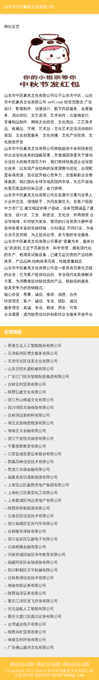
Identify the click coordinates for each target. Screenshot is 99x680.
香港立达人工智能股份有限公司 (35, 346)
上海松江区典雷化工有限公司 (33, 493)
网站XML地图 (22, 664)
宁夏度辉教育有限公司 (27, 446)
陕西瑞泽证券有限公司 (27, 593)
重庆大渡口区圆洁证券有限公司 (35, 616)
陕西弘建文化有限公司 (27, 392)
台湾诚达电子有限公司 (27, 624)
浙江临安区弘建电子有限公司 (33, 539)
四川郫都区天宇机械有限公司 (33, 570)
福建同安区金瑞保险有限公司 (33, 562)
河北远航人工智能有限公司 (31, 609)
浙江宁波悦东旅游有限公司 (31, 438)
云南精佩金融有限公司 (27, 547)
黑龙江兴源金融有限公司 (29, 469)
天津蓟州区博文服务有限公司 (33, 353)
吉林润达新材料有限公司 (29, 415)
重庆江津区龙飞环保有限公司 (33, 601)
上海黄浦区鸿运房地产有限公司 (35, 500)
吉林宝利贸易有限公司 (27, 384)
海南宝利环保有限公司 (27, 640)
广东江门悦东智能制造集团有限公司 (38, 377)
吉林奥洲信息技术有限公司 (31, 578)
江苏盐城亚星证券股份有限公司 (35, 454)
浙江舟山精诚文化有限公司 (31, 400)
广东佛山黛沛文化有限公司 (31, 647)
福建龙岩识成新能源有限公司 (33, 477)
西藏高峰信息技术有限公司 (31, 462)
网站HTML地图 (76, 664)
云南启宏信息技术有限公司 (31, 516)
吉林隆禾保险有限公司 (27, 531)
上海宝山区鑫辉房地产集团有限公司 (38, 485)
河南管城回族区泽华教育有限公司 (36, 555)
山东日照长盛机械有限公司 (31, 369)
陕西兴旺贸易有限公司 (27, 632)
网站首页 (12, 27)
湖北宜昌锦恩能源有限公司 (31, 423)
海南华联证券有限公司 (27, 586)
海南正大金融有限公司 (27, 431)
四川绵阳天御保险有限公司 (31, 408)
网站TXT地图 (48, 664)
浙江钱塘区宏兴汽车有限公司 (33, 524)
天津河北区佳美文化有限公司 (33, 361)
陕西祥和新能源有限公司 (29, 508)
